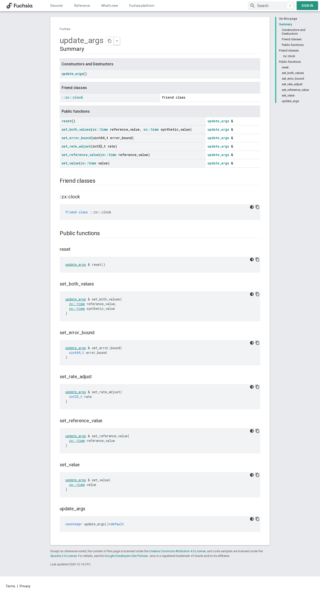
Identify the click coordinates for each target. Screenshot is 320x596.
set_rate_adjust (76, 146)
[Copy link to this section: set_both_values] (98, 284)
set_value (70, 163)
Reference (82, 5)
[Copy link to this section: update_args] (90, 509)
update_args (72, 73)
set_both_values (76, 129)
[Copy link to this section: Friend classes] (100, 181)
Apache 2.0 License (63, 556)
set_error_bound (76, 138)
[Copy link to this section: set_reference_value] (107, 421)
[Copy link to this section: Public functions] (104, 234)
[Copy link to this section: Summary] (88, 49)
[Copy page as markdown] (109, 41)
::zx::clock (72, 97)
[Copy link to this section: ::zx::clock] (84, 197)
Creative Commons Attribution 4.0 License (177, 551)
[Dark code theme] (252, 207)
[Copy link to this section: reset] (75, 249)
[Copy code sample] (257, 207)
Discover (56, 5)
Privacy (25, 586)
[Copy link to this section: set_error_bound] (99, 333)
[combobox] (271, 5)
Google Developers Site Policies (126, 556)
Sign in (307, 5)
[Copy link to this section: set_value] (84, 465)
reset (66, 121)
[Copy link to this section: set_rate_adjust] (96, 377)
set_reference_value (80, 154)
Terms (10, 586)
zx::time (100, 129)
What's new (109, 5)
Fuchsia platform (141, 5)
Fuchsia (65, 29)
